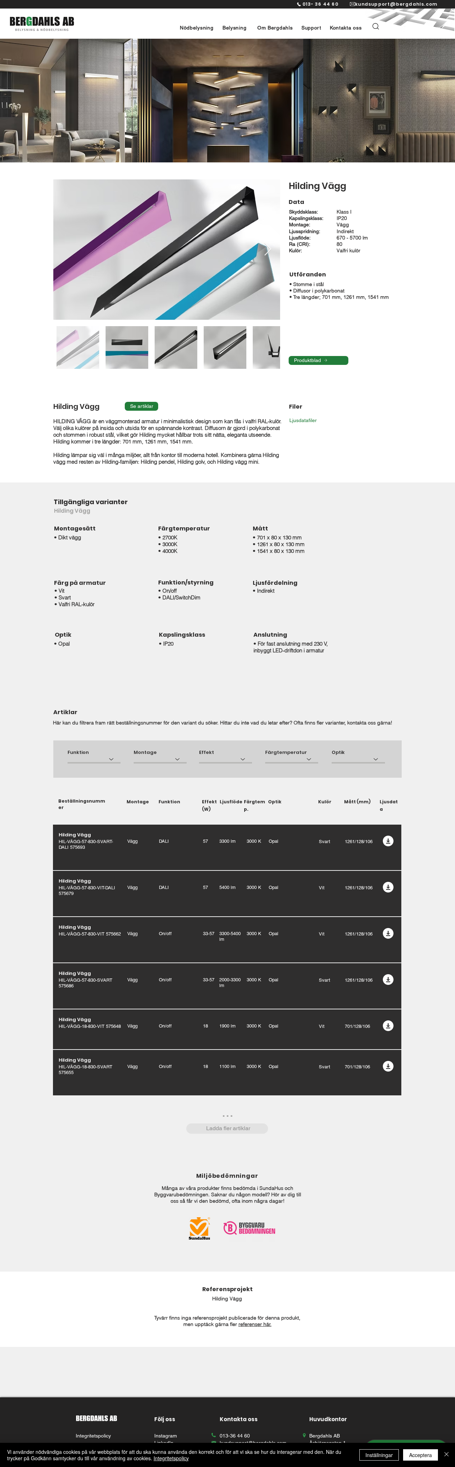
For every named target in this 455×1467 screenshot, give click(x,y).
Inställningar (379, 1454)
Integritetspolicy (171, 1458)
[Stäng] (446, 1455)
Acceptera (420, 1454)
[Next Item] (268, 250)
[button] (196, 28)
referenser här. (255, 1324)
